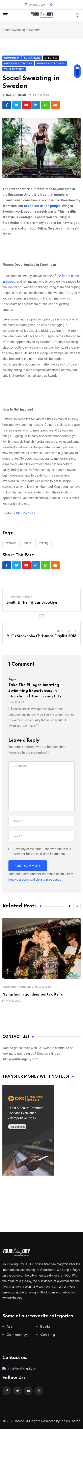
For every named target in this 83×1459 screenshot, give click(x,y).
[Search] (78, 15)
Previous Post (21, 597)
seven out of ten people (42, 206)
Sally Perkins (16, 95)
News (48, 986)
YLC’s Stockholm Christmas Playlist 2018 (41, 636)
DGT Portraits (25, 513)
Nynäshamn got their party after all (33, 994)
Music (39, 986)
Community (10, 986)
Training (43, 543)
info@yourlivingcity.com (23, 1368)
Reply (12, 679)
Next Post (64, 631)
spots (27, 543)
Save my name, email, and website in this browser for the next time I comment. (42, 851)
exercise (11, 543)
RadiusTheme (70, 1421)
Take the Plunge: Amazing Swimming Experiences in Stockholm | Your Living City (34, 690)
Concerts (26, 986)
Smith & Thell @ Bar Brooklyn (32, 602)
